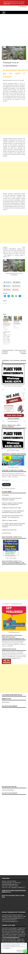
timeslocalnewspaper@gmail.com (10, 884)
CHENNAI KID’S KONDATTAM (9, 530)
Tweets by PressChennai (8, 790)
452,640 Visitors (6, 702)
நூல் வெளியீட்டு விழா (6, 533)
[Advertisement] (14, 31)
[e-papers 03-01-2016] (8, 338)
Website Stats (6, 699)
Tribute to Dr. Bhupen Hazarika (9, 520)
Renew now (7, 3)
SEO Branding (5, 495)
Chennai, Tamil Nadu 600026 (9, 881)
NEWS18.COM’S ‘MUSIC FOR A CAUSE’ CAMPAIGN (20, 352)
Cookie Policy (7, 948)
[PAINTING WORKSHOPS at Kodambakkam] (7, 318)
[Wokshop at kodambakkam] (17, 318)
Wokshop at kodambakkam (16, 322)
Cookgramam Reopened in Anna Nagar (11, 507)
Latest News (7, 491)
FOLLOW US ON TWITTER (9, 787)
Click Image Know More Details (12, 695)
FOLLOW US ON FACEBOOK (9, 706)
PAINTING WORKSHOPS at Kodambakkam (7, 323)
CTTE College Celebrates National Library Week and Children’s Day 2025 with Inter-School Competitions (13, 525)
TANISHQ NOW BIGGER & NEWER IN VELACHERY (8, 352)
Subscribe (6, 484)
